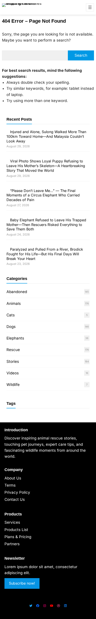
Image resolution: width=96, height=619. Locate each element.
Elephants (15, 338)
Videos (12, 373)
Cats (10, 315)
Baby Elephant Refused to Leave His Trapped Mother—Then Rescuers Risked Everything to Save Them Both (46, 225)
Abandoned (16, 292)
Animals (13, 303)
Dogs (11, 326)
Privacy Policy (17, 492)
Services (12, 522)
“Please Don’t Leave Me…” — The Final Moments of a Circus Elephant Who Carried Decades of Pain (43, 195)
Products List (16, 529)
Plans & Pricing (17, 537)
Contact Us (14, 499)
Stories (12, 361)
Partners (12, 544)
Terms (10, 485)
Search (81, 55)
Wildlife (13, 384)
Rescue (13, 349)
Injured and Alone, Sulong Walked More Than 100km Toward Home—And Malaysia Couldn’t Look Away (46, 136)
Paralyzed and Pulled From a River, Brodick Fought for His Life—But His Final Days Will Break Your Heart (44, 254)
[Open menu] (90, 7)
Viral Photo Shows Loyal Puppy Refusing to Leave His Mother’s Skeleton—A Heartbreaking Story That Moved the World (45, 166)
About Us (12, 478)
